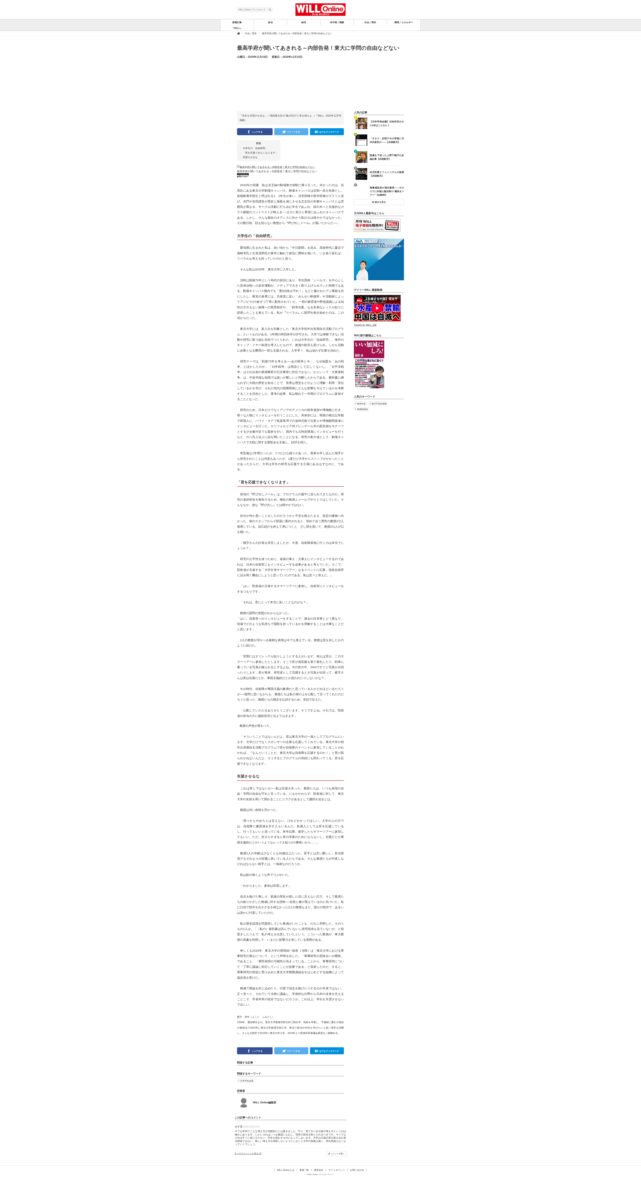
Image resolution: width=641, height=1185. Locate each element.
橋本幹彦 (361, 403)
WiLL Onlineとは (285, 1170)
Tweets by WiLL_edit (365, 325)
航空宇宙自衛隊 (379, 403)
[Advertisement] (320, 87)
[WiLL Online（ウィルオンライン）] (320, 9)
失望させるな (250, 157)
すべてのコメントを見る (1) (248, 1153)
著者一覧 (304, 1170)
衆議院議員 (362, 409)
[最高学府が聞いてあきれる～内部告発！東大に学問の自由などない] (276, 166)
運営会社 (318, 1170)
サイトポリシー (337, 1170)
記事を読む (379, 123)
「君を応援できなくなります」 (260, 152)
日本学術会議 (246, 1081)
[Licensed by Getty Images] (290, 175)
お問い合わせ (357, 1170)
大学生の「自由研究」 (255, 148)
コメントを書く (337, 1153)
